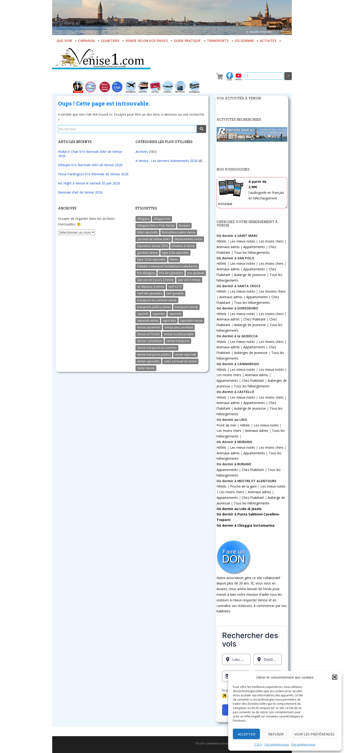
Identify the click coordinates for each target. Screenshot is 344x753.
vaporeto (159, 314)
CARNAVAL (86, 40)
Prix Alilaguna (146, 273)
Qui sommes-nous (276, 744)
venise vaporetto (148, 361)
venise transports (178, 341)
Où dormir (244, 40)
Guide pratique (187, 40)
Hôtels (221, 241)
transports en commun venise (157, 300)
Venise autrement (148, 327)
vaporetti (175, 314)
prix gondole (195, 273)
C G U (258, 744)
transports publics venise (154, 307)
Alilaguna (143, 219)
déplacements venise (188, 239)
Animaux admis (228, 247)
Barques (184, 226)
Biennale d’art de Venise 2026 (80, 192)
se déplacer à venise (150, 287)
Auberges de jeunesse (250, 352)
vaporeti (142, 314)
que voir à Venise (189, 280)
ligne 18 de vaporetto (151, 259)
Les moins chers (271, 241)
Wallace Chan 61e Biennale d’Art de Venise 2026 (90, 153)
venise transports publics (154, 354)
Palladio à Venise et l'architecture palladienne (167, 266)
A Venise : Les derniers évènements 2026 (166, 160)
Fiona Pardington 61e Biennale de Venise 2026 (93, 174)
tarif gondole (175, 293)
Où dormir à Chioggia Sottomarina (245, 525)
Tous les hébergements (252, 252)
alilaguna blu (162, 219)
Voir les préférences (314, 734)
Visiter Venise (146, 368)
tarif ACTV (175, 287)
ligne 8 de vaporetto (175, 253)
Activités (268, 40)
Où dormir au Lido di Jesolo (239, 509)
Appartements (254, 247)
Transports (218, 40)
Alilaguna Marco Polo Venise (156, 226)
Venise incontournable (179, 334)
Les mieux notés (242, 241)
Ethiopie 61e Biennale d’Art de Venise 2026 (90, 165)
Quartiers (110, 40)
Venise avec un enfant (179, 327)
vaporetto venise (191, 321)
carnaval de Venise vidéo (153, 239)
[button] (334, 677)
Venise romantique (149, 341)
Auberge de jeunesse (250, 274)
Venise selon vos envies (146, 40)
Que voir (64, 40)
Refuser (276, 734)
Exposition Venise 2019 (152, 246)
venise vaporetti (185, 354)
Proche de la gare (243, 486)
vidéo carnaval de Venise (180, 361)
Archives (141, 151)
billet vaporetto (147, 232)
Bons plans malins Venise (178, 232)
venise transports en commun (157, 348)
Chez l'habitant (254, 319)
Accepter (246, 734)
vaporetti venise (147, 321)
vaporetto (169, 321)
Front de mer (226, 425)
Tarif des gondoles (149, 293)
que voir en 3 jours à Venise (155, 280)
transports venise (186, 307)
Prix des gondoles (171, 273)
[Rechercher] (201, 129)
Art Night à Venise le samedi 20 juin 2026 (89, 183)
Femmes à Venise (183, 246)
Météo (174, 259)
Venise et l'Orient (148, 334)
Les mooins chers (272, 291)
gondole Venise (147, 253)
